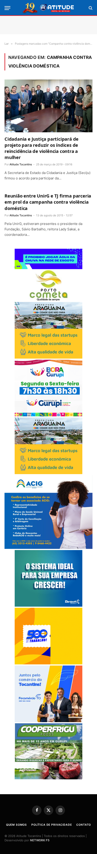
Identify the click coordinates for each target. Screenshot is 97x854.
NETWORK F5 (39, 840)
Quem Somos (16, 824)
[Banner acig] (48, 548)
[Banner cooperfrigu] (48, 778)
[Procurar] (90, 8)
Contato (83, 824)
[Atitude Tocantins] (49, 8)
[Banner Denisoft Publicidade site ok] (48, 605)
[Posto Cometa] (48, 300)
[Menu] (7, 8)
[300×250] (48, 663)
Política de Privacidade (51, 824)
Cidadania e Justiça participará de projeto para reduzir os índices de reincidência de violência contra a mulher (42, 148)
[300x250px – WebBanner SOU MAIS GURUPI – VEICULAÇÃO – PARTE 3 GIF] (48, 415)
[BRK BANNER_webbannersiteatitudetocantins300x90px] (48, 268)
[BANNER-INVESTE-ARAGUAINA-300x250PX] (48, 357)
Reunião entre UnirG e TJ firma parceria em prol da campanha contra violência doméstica (48, 202)
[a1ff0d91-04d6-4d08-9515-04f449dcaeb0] (48, 721)
